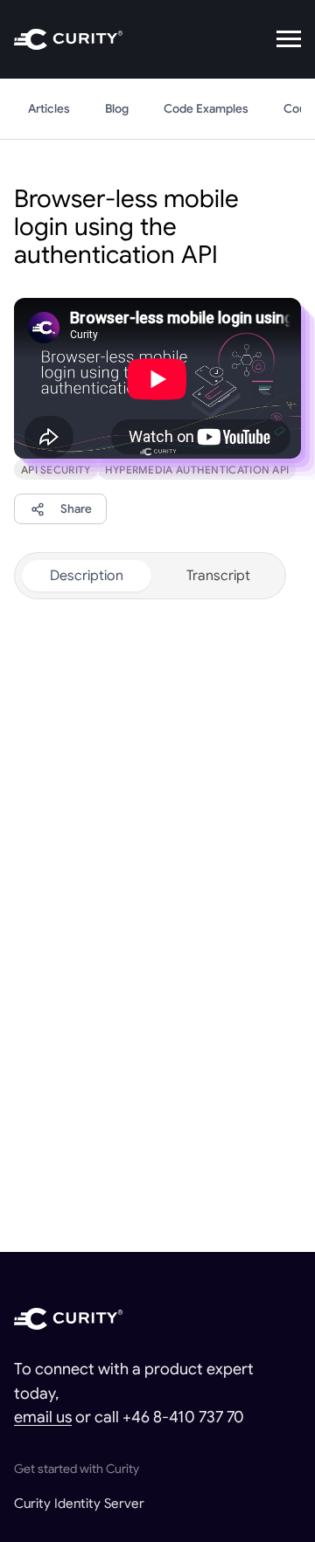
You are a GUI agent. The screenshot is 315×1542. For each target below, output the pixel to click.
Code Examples (206, 108)
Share (76, 508)
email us (43, 1417)
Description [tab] (86, 575)
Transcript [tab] (218, 575)
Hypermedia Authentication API (197, 469)
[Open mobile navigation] (288, 39)
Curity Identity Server (79, 1503)
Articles (49, 108)
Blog (117, 108)
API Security (56, 469)
